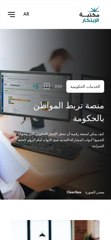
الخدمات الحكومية (85, 86)
